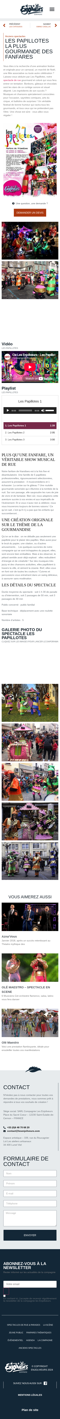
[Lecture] (8, 410)
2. (14, 432)
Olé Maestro (10, 1042)
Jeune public (16, 1332)
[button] (52, 9)
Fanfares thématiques (38, 1332)
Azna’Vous (9, 936)
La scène (48, 1325)
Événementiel (15, 1340)
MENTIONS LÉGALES (30, 1395)
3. (14, 439)
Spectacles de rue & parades (23, 1325)
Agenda (30, 1340)
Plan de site (30, 1410)
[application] (30, 410)
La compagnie (45, 1340)
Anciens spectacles (15, 36)
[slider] (50, 410)
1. (15, 425)
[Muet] (42, 410)
